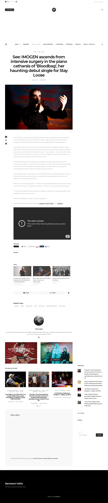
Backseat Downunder (12, 390)
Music (34, 51)
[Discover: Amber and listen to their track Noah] (61, 271)
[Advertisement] (54, 29)
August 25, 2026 (43, 403)
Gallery (21, 390)
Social (80, 420)
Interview (69, 44)
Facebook (60, 203)
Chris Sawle (42, 80)
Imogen (17, 306)
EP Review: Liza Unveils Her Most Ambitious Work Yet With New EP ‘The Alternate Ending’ (22, 280)
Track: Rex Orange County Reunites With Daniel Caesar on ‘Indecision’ (93, 403)
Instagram (42, 203)
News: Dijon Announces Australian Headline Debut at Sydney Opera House (92, 396)
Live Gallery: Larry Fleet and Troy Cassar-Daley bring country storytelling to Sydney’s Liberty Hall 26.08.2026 (16, 67)
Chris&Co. (57, 496)
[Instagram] (16, 1)
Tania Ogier (60, 355)
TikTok (47, 203)
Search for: (81, 432)
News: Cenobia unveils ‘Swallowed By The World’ (74, 65)
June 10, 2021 (35, 80)
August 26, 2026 (19, 401)
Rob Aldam (25, 353)
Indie (22, 306)
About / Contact (98, 1)
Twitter (51, 203)
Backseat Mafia (14, 483)
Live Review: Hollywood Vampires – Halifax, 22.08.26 (62, 393)
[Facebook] (5, 1)
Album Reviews (48, 44)
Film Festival (22, 347)
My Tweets (81, 413)
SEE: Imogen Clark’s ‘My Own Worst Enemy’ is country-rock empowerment (42, 280)
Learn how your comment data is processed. (45, 458)
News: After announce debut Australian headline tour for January (93, 66)
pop (36, 306)
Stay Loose (62, 306)
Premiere (26, 44)
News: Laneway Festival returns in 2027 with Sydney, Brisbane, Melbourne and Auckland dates (93, 383)
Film (17, 347)
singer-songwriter (52, 306)
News (17, 44)
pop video (41, 306)
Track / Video (35, 44)
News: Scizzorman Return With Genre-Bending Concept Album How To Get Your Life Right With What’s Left (55, 67)
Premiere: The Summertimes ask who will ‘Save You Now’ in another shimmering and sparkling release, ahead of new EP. (36, 68)
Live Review (59, 44)
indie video (29, 306)
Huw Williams (57, 397)
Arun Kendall (34, 403)
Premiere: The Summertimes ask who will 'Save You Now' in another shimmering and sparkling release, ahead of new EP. (93, 374)
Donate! (78, 44)
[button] (102, 44)
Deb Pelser (11, 401)
